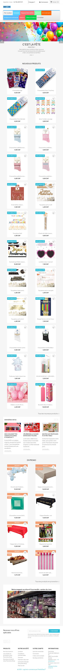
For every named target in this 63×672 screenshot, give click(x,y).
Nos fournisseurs (8, 641)
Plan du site (21, 655)
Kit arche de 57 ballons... (17, 476)
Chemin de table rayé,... (45, 562)
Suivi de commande (38, 641)
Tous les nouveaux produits (49, 403)
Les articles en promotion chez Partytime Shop (7, 644)
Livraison (20, 641)
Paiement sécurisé (23, 649)
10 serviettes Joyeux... (17, 194)
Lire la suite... (8, 440)
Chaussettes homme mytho (17, 337)
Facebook (5, 630)
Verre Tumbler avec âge (45, 108)
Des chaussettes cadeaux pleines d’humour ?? (10, 424)
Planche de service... (17, 562)
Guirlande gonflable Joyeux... (17, 251)
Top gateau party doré (17, 308)
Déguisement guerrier (45, 533)
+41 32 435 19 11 (18, 2)
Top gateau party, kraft (45, 194)
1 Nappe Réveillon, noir (45, 505)
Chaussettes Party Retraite (17, 108)
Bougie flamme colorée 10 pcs (45, 308)
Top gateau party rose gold (45, 280)
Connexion (36, 643)
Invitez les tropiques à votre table (50, 424)
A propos (20, 647)
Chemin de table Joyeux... (45, 222)
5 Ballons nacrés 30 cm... (17, 394)
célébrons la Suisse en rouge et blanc (30, 424)
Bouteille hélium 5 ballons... (45, 394)
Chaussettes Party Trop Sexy (45, 80)
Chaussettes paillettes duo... (17, 137)
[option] (31, 34)
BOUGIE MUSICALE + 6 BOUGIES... (45, 365)
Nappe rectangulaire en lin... (46, 476)
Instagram (8, 630)
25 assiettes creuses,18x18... (17, 505)
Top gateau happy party (17, 280)
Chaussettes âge (17, 80)
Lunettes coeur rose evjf (46, 251)
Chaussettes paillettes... (46, 137)
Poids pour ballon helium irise (17, 365)
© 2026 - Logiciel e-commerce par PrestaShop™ (31, 659)
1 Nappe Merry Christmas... (17, 533)
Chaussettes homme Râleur (45, 337)
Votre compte (38, 638)
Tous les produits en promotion (47, 571)
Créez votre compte (38, 645)
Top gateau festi (17, 222)
